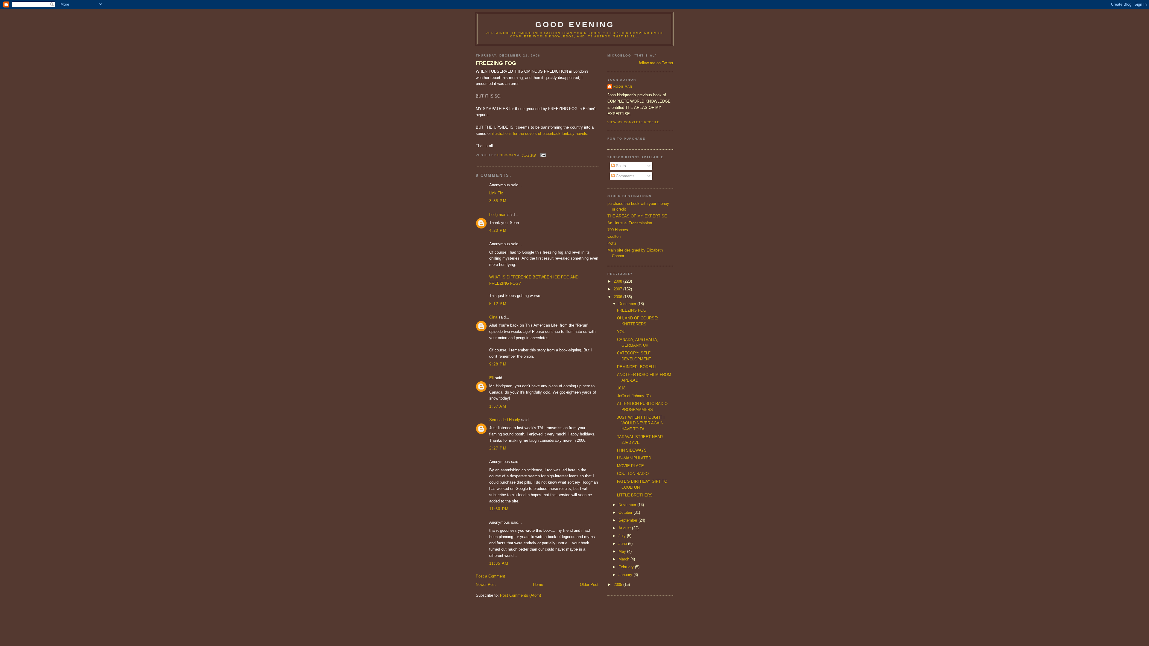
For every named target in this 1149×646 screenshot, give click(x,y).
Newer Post (486, 584)
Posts (620, 166)
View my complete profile (633, 122)
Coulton (614, 236)
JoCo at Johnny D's (634, 396)
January (625, 574)
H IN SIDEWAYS (632, 450)
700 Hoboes (617, 230)
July (622, 536)
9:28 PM (498, 364)
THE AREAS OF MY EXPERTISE (637, 216)
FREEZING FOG (496, 63)
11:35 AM (498, 563)
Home (538, 584)
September (628, 520)
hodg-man (497, 214)
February (626, 567)
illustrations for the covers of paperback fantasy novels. (540, 133)
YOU (621, 332)
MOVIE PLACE (630, 466)
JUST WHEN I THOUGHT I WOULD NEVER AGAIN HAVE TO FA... (641, 423)
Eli (491, 378)
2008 (618, 281)
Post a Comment (490, 576)
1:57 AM (497, 406)
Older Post (589, 584)
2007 (618, 289)
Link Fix (496, 193)
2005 (618, 584)
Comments (625, 176)
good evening (574, 24)
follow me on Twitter (656, 63)
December (627, 303)
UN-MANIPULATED (634, 458)
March (624, 559)
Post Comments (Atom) (520, 595)
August (625, 528)
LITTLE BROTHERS (635, 495)
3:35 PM (498, 201)
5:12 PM (498, 303)
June (623, 543)
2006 (618, 297)
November (627, 504)
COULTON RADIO (633, 473)
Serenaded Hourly (504, 420)
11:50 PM (499, 509)
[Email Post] (542, 155)
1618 (621, 388)
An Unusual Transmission (629, 223)
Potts (612, 243)
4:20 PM (498, 230)
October (625, 512)
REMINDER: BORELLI (636, 367)
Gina (493, 317)
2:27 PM (498, 448)
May (622, 551)
